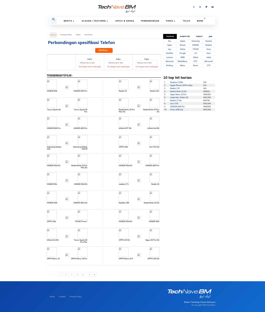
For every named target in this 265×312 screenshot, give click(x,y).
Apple (182, 41)
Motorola (169, 61)
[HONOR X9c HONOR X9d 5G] (75, 177)
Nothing (169, 65)
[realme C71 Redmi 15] (131, 177)
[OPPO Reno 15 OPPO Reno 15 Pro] (75, 252)
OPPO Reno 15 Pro (79, 259)
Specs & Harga (124, 21)
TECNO (196, 49)
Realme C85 (124, 203)
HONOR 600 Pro (80, 91)
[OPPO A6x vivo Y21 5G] (131, 140)
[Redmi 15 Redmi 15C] (131, 84)
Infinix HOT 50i (125, 128)
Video (169, 21)
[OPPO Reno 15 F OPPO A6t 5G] (131, 252)
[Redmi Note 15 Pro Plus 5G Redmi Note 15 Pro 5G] (131, 103)
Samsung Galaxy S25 (54, 148)
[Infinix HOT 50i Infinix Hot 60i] (131, 121)
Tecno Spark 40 (54, 110)
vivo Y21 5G (154, 147)
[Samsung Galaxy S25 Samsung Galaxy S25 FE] (75, 140)
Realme (208, 45)
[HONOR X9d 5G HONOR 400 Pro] (131, 158)
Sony (208, 49)
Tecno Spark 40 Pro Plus (80, 241)
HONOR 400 (52, 203)
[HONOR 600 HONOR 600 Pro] (75, 84)
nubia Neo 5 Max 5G (179, 97)
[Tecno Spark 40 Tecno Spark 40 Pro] (75, 103)
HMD (183, 57)
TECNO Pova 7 (81, 221)
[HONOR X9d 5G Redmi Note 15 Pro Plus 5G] (75, 158)
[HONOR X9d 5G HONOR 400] (131, 214)
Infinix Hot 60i (153, 128)
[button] (54, 21)
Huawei (208, 41)
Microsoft (209, 61)
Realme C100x (176, 82)
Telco (186, 21)
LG (195, 53)
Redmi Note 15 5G (151, 203)
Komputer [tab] (185, 36)
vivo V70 (174, 103)
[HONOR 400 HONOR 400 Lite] (75, 196)
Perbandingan (150, 21)
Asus (208, 53)
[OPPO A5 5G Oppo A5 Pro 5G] (131, 233)
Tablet (78, 35)
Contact (62, 296)
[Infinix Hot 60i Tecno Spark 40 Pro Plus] (75, 233)
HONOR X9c (52, 184)
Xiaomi (183, 45)
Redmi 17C (175, 88)
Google (183, 53)
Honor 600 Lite (176, 109)
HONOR (195, 45)
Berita (68, 21)
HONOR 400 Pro (80, 128)
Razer (195, 65)
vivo (169, 49)
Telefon (53, 35)
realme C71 (124, 184)
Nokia (195, 57)
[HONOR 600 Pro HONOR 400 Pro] (75, 121)
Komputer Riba (66, 35)
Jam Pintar (88, 35)
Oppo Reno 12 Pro (178, 94)
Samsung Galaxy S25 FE (80, 148)
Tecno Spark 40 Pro (80, 111)
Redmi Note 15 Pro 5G (151, 111)
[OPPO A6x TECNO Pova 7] (75, 214)
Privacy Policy (76, 296)
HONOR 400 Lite (80, 203)
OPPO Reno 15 (53, 259)
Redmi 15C (154, 91)
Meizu (182, 65)
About (52, 296)
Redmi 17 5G (176, 100)
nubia (208, 57)
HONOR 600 (52, 91)
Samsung (196, 41)
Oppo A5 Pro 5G (152, 240)
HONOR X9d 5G (53, 165)
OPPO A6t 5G (153, 259)
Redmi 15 (123, 91)
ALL (169, 41)
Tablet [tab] (199, 36)
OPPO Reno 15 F (126, 259)
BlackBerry (182, 61)
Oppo (169, 45)
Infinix (182, 49)
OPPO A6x (123, 147)
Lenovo (169, 57)
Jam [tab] (210, 36)
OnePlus (169, 53)
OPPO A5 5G (124, 240)
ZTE (208, 65)
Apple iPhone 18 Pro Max (181, 85)
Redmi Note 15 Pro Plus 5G (127, 111)
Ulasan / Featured (94, 21)
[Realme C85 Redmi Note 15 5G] (131, 196)
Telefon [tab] (170, 36)
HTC (196, 61)
